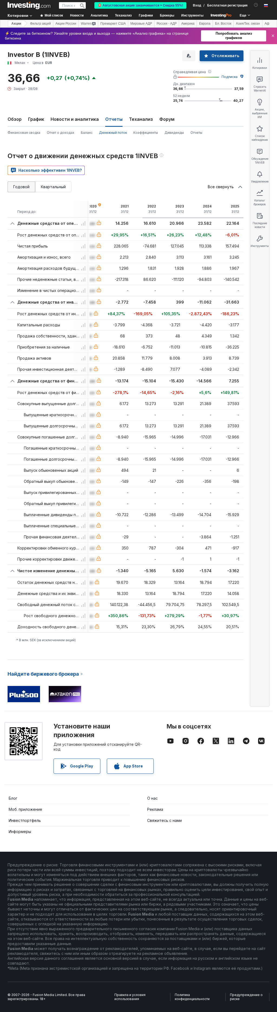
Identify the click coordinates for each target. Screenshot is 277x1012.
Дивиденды (174, 133)
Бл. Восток (223, 23)
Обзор (15, 119)
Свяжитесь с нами (164, 820)
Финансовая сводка (24, 133)
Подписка (230, 77)
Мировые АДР (141, 23)
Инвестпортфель (25, 820)
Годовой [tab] (21, 186)
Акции (16, 23)
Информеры (20, 831)
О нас (152, 798)
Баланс (87, 133)
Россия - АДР (167, 23)
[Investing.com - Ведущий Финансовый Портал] (29, 5)
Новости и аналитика (75, 119)
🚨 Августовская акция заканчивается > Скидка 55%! (140, 5)
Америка (187, 23)
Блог (13, 798)
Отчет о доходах (60, 133)
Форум (166, 119)
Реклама (155, 809)
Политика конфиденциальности (192, 997)
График (36, 119)
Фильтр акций (40, 23)
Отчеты (196, 133)
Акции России (65, 23)
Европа (204, 23)
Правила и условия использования (130, 997)
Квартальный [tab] (53, 186)
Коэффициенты (145, 133)
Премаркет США (113, 23)
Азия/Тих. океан (248, 23)
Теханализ (141, 119)
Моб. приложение (25, 809)
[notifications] (256, 5)
